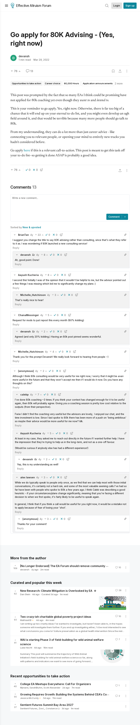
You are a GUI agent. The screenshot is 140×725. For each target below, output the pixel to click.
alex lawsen (27, 477)
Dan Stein (25, 594)
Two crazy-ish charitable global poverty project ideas (55, 616)
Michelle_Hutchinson (33, 294)
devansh (24, 56)
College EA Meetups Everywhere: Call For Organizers (55, 684)
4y (31, 234)
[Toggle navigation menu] (6, 6)
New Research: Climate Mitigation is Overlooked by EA (56, 590)
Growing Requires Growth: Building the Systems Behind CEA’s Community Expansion (76, 694)
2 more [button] (119, 83)
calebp (24, 394)
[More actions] (127, 71)
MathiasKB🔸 (27, 620)
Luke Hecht (26, 647)
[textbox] (69, 204)
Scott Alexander (52, 687)
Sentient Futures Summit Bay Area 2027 (46, 705)
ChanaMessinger (28, 315)
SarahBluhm (36, 687)
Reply (16, 247)
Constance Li (53, 708)
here (27, 150)
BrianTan (23, 234)
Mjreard (24, 687)
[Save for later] (113, 71)
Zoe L (42, 708)
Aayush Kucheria (28, 274)
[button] (15, 235)
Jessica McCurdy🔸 (30, 698)
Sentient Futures (28, 708)
